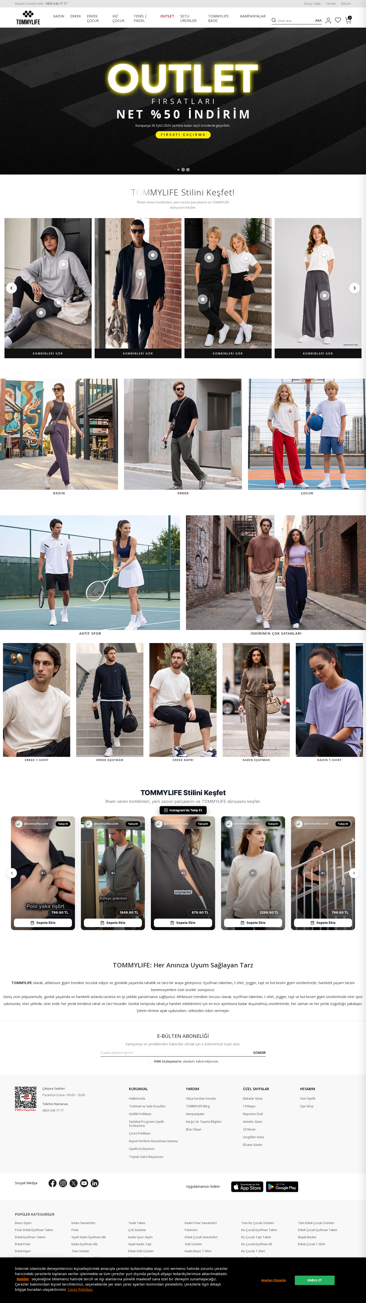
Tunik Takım (136, 1223)
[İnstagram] (63, 1183)
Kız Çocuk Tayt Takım (256, 1237)
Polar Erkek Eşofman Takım (34, 1230)
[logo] (28, 17)
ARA (318, 20)
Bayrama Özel (253, 1114)
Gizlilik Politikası (140, 1114)
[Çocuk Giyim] (307, 438)
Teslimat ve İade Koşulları (147, 1106)
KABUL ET (314, 1280)
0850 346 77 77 (53, 1110)
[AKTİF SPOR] (90, 576)
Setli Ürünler (193, 1244)
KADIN (58, 16)
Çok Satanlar (137, 1230)
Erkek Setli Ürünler (141, 1251)
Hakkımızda (137, 1099)
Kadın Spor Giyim (140, 1237)
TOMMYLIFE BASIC (218, 18)
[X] (73, 1183)
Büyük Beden (307, 1237)
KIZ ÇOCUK (118, 18)
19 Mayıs (249, 1106)
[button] (178, 170)
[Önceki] (11, 288)
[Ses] (43, 873)
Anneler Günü (252, 1122)
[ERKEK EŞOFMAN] (109, 703)
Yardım (331, 4)
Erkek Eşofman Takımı (30, 1237)
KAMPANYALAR (253, 16)
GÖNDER (259, 1053)
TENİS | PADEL (140, 18)
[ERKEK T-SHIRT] (36, 703)
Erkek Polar (23, 1244)
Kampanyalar (195, 1114)
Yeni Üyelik (307, 1099)
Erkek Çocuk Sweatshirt (201, 1237)
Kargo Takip (312, 4)
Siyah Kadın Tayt (139, 1244)
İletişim (346, 4)
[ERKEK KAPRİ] (183, 703)
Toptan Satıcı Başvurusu (146, 1157)
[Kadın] (59, 438)
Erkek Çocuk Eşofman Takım (317, 1230)
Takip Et (63, 823)
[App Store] (247, 1186)
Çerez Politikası (80, 1289)
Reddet (23, 1279)
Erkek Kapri (23, 1251)
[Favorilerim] (338, 20)
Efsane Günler (253, 1145)
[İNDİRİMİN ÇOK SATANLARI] (276, 576)
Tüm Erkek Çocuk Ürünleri (316, 1223)
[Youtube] (84, 1183)
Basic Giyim (23, 1223)
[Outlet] (183, 101)
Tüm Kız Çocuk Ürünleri (257, 1223)
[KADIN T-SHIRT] (329, 703)
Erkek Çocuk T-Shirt (311, 1244)
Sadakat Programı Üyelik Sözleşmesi (146, 1124)
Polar (75, 1230)
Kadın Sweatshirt (83, 1223)
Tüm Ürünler (80, 1251)
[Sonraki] (354, 288)
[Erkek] (183, 438)
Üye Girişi (306, 1106)
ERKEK (75, 16)
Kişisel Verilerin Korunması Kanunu (153, 1141)
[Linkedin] (95, 1183)
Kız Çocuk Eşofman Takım (259, 1230)
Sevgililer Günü (253, 1137)
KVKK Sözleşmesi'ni (167, 1061)
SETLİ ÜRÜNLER (188, 18)
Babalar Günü (252, 1099)
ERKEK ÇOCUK (93, 18)
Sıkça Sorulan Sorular (201, 1099)
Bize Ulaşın (193, 1129)
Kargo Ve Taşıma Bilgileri (204, 1122)
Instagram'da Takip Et (186, 810)
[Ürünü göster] (63, 264)
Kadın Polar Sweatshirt (201, 1223)
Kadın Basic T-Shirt (198, 1251)
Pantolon (191, 1230)
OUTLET (167, 16)
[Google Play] (282, 1186)
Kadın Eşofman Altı (84, 1244)
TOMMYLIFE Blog (198, 1106)
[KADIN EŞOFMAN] (256, 703)
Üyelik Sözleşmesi (141, 1149)
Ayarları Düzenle (273, 1280)
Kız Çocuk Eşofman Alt (256, 1244)
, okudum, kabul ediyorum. (186, 1062)
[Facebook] (53, 1183)
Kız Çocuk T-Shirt (253, 1251)
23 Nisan (249, 1129)
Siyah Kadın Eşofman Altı (88, 1237)
